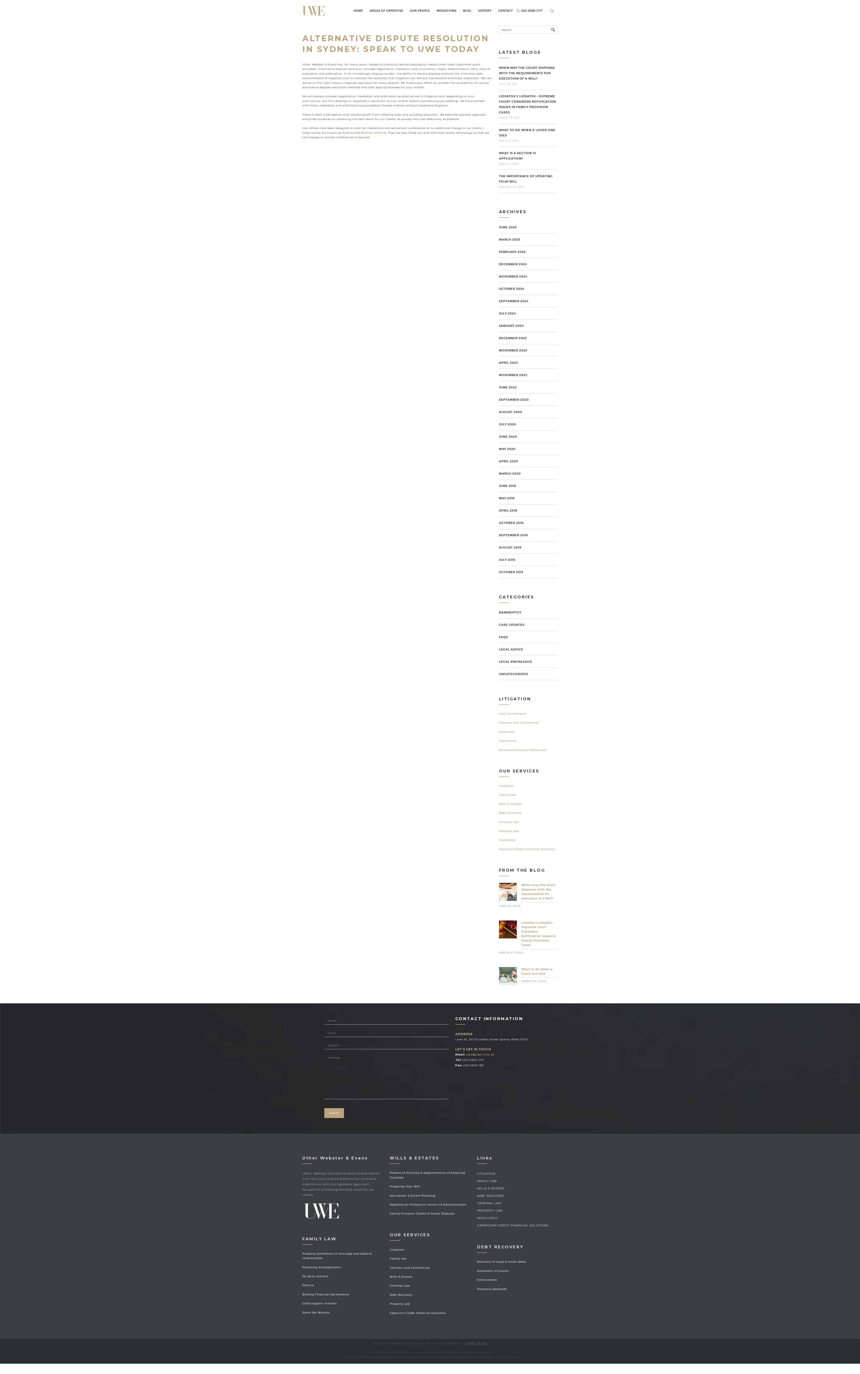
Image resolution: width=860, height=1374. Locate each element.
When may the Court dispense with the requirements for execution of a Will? (527, 73)
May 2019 (507, 498)
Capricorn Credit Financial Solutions (527, 849)
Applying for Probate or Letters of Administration (428, 1204)
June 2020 (508, 437)
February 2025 (512, 252)
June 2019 (507, 486)
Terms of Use (476, 1343)
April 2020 (508, 461)
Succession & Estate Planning (412, 1195)
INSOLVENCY (487, 1218)
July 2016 (507, 560)
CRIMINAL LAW (489, 1203)
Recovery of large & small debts (501, 1261)
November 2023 (513, 350)
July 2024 (507, 313)
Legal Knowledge (515, 662)
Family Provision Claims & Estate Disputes (422, 1213)
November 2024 (513, 276)
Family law (507, 794)
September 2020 (514, 400)
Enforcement (487, 1280)
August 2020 (510, 412)
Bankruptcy (510, 612)
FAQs (503, 637)
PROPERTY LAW (490, 1210)
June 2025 (508, 227)
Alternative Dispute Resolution (523, 750)
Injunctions (508, 740)
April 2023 (508, 363)
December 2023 (513, 338)
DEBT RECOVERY (490, 1196)
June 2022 (508, 387)
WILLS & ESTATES (491, 1188)
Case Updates (512, 625)
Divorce (308, 1285)
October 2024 (511, 289)
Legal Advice (511, 649)
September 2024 (514, 301)
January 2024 (511, 326)
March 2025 (509, 239)
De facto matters (315, 1276)
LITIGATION (486, 1173)
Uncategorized (513, 674)
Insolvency (507, 840)
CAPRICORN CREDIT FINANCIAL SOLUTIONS (512, 1225)
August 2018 (510, 547)
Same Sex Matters (316, 1312)
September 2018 (513, 535)
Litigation (506, 785)
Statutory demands (492, 1289)
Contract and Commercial (519, 722)
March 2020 (510, 473)
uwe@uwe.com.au (480, 1054)
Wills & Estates (510, 804)
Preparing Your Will (405, 1186)
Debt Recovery (510, 813)
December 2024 (513, 264)
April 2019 (508, 510)
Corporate (507, 731)
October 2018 (511, 523)
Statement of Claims (493, 1271)
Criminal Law (509, 822)
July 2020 (507, 424)
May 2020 (507, 449)
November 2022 (513, 375)
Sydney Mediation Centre (364, 132)
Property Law (509, 831)
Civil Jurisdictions (512, 713)
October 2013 (511, 572)
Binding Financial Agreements (325, 1294)
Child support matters (319, 1303)
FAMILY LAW (487, 1181)
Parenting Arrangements (321, 1267)
